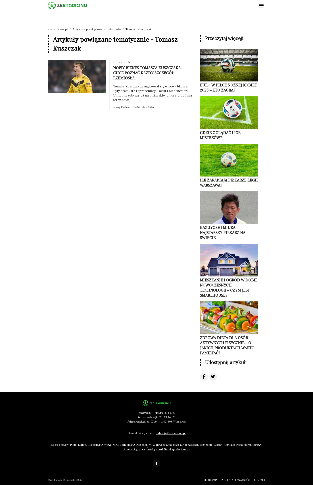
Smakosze (172, 445)
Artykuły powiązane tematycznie (96, 29)
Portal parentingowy (248, 445)
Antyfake (229, 445)
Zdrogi (218, 445)
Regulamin (211, 480)
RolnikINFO (127, 445)
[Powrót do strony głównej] (157, 403)
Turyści (160, 445)
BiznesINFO (95, 445)
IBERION (157, 413)
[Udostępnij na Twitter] (213, 377)
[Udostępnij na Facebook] (204, 377)
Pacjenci (141, 445)
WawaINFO (111, 445)
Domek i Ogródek (134, 449)
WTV (151, 445)
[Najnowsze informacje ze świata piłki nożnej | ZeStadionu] (67, 5)
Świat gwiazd (155, 449)
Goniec (185, 449)
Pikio (73, 445)
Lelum (82, 445)
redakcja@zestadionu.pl (171, 433)
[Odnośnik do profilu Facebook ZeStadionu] (156, 463)
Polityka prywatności (236, 480)
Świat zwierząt (189, 445)
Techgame (205, 445)
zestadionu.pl (58, 29)
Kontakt (259, 480)
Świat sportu (172, 449)
